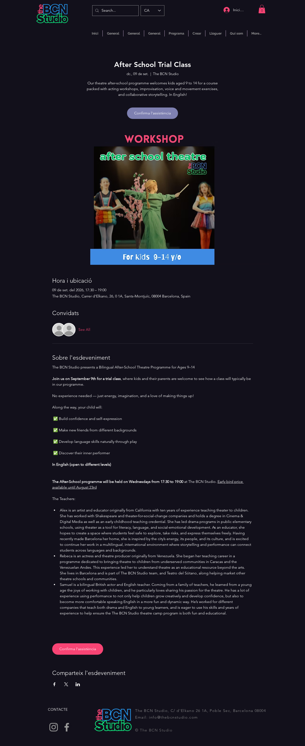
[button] (261, 9)
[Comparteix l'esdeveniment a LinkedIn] (78, 684)
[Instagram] (53, 727)
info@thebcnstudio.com (173, 717)
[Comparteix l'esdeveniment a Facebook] (54, 684)
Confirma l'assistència (152, 113)
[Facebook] (66, 727)
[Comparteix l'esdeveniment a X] (66, 684)
